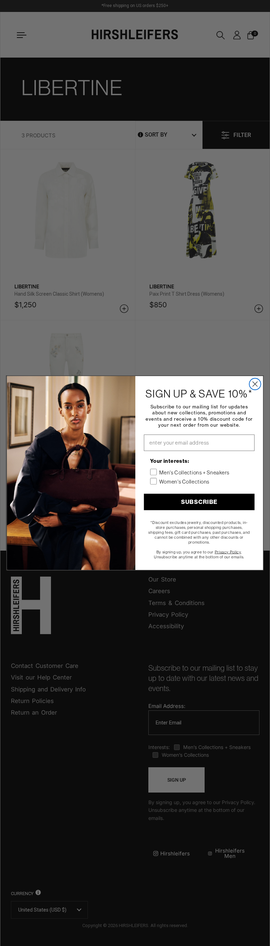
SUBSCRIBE (199, 502)
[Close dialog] (255, 384)
